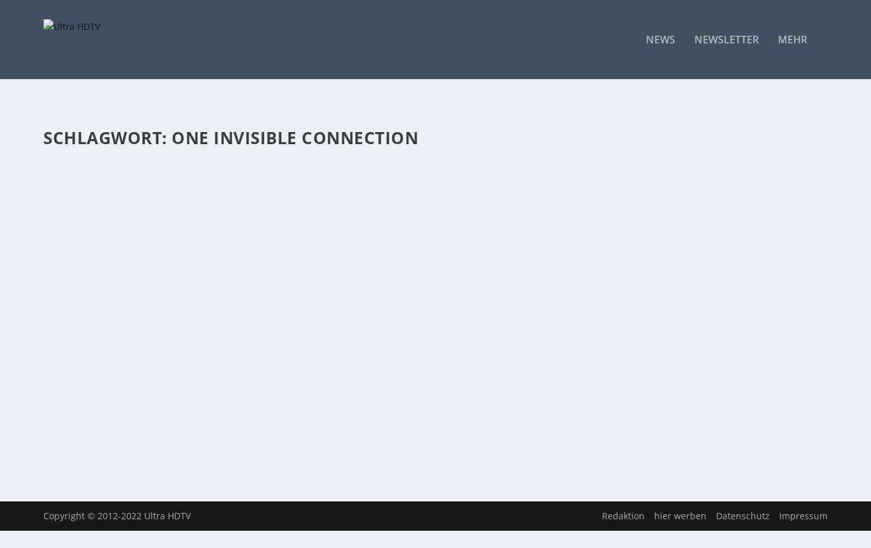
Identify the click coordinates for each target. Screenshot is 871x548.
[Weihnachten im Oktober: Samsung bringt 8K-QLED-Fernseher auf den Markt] (333, 324)
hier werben (680, 516)
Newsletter (726, 40)
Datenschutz (743, 516)
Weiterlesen (93, 276)
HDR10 (251, 210)
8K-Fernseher (211, 369)
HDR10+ (282, 210)
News (660, 40)
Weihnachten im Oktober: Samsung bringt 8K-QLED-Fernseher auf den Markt (284, 350)
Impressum (803, 516)
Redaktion (623, 516)
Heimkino (318, 210)
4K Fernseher (211, 210)
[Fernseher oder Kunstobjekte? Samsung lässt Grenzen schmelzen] (333, 164)
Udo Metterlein (97, 210)
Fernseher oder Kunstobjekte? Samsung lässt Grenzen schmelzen (253, 191)
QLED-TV (377, 210)
